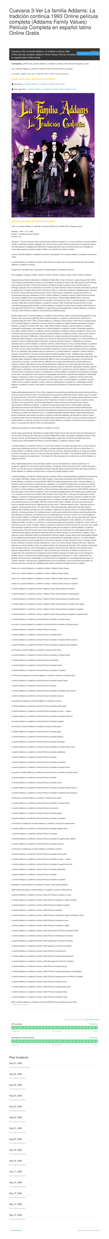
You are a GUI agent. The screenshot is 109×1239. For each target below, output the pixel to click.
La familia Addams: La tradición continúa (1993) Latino (44, 84)
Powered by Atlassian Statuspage (88, 1230)
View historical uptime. (92, 1019)
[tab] (11, 1027)
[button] (88, 54)
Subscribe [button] (94, 51)
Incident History (15, 1230)
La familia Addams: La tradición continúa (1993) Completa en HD (51, 89)
